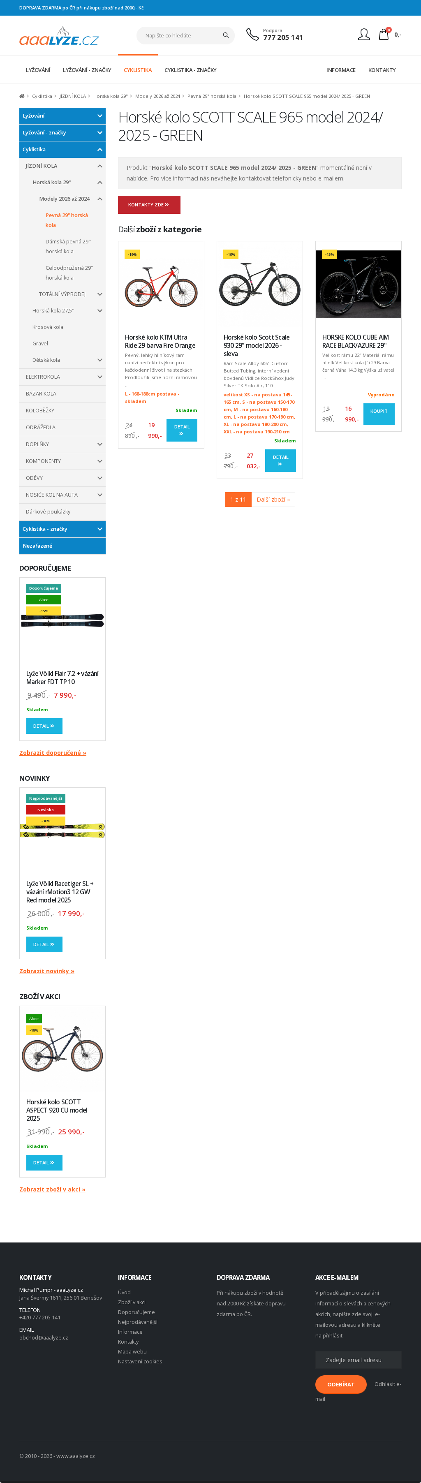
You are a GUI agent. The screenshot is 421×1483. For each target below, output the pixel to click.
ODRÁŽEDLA (41, 427)
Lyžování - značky (44, 132)
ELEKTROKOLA (43, 376)
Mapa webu (132, 1351)
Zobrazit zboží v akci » (52, 1189)
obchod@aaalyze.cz (43, 1337)
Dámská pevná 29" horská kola (68, 246)
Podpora (272, 30)
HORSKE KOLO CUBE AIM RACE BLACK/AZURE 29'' (355, 341)
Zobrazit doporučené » (52, 753)
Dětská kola (46, 359)
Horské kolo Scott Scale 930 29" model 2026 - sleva (256, 345)
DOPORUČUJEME (45, 568)
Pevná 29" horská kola (211, 96)
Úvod (124, 1292)
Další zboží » (273, 499)
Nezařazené (37, 545)
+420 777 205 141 (39, 1317)
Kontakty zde (146, 204)
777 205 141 (283, 37)
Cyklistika (42, 96)
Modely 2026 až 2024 (157, 96)
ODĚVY (34, 477)
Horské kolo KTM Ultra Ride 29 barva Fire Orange (160, 341)
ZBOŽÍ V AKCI (39, 996)
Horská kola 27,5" (53, 310)
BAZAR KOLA (41, 393)
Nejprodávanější (137, 1322)
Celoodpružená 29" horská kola (69, 272)
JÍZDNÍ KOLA (73, 96)
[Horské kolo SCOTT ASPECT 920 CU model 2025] (62, 1049)
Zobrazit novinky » (46, 971)
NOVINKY (34, 778)
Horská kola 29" (110, 96)
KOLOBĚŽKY (40, 410)
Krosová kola (47, 327)
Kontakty (128, 1341)
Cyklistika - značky (45, 528)
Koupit (379, 411)
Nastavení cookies (140, 1361)
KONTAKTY (382, 70)
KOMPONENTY (43, 461)
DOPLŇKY (37, 444)
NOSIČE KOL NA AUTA (52, 494)
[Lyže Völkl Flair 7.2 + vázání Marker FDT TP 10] (62, 620)
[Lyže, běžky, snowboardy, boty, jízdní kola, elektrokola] (59, 35)
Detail (41, 726)
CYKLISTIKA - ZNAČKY (190, 70)
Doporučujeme (136, 1312)
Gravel (40, 343)
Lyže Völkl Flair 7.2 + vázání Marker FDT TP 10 (62, 677)
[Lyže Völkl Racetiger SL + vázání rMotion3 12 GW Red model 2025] (62, 830)
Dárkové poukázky (48, 511)
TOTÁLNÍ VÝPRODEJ (62, 294)
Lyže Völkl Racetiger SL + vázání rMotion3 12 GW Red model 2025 (59, 892)
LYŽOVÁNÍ (38, 70)
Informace (130, 1331)
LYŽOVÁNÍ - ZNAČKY (87, 70)
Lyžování (33, 115)
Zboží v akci (132, 1302)
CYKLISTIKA (138, 70)
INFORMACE (341, 70)
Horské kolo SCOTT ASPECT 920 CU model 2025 (56, 1110)
